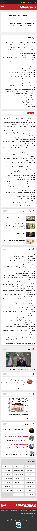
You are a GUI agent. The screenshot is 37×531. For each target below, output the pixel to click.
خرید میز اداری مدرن (7, 491)
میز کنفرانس (18, 495)
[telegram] (16, 520)
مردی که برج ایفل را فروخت (19, 233)
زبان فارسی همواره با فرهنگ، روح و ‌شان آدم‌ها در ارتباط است (15, 429)
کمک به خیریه (18, 482)
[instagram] (12, 520)
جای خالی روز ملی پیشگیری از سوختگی (20, 380)
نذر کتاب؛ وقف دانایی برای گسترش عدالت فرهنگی (17, 447)
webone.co (18, 478)
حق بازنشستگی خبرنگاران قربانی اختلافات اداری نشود (17, 440)
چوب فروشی (30, 466)
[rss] (8, 520)
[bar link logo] (3, 2)
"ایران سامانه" (26, 516)
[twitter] (20, 520)
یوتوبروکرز (7, 466)
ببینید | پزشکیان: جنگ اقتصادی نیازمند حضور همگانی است (20, 370)
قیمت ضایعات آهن (29, 486)
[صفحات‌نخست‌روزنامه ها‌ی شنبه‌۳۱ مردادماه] (18, 405)
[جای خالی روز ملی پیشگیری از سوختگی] (32, 383)
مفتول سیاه (18, 486)
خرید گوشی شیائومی (18, 470)
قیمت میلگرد (30, 495)
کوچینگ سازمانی (7, 486)
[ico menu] (3, 7)
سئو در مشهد (7, 474)
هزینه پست (7, 470)
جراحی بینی (29, 470)
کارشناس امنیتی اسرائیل (14, 15)
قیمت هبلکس (30, 491)
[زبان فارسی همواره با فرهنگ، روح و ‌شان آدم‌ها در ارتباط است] (31, 430)
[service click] (21, 3)
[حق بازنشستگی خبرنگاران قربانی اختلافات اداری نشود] (31, 438)
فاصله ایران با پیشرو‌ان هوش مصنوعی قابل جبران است (17, 454)
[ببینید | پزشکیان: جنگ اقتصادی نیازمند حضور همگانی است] (18, 359)
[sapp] (28, 520)
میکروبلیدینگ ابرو (7, 482)
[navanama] (34, 3)
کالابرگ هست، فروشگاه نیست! (19, 229)
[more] (5, 211)
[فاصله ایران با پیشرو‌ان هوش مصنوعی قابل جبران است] (31, 453)
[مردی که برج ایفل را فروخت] (30, 234)
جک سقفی (18, 491)
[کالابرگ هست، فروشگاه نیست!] (30, 226)
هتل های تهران (29, 482)
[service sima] (25, 3)
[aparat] (24, 520)
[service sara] (29, 3)
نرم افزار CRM (30, 478)
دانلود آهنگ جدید (18, 474)
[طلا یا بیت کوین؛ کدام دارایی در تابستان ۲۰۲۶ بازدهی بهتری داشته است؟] (30, 241)
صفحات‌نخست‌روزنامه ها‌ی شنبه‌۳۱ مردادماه (18, 414)
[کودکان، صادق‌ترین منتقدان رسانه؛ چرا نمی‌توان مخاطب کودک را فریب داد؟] (30, 218)
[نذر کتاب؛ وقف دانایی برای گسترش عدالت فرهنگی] (31, 446)
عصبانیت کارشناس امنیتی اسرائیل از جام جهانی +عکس (22, 24)
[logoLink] (28, 7)
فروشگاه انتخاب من (7, 478)
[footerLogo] (24, 505)
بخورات (29, 474)
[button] (22, 388)
